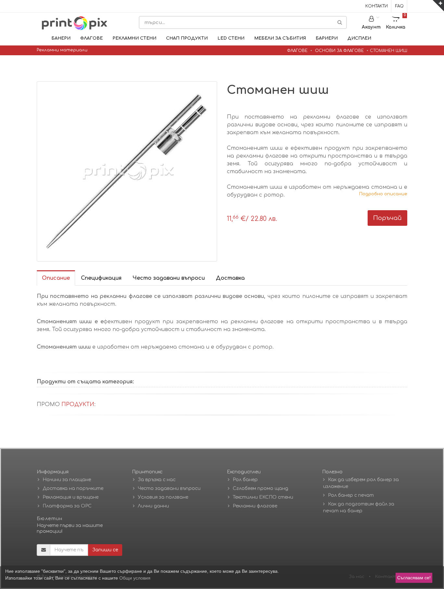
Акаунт (371, 27)
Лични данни (153, 506)
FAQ (399, 6)
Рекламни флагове (255, 506)
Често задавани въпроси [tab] (169, 278)
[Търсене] (340, 22)
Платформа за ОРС (67, 506)
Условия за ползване (163, 497)
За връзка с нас (157, 479)
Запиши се (105, 549)
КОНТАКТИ (376, 6)
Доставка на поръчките (73, 488)
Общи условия (134, 578)
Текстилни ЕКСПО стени (263, 497)
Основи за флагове (339, 50)
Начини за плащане (67, 479)
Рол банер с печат (351, 495)
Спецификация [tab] (101, 278)
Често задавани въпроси (169, 488)
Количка (396, 21)
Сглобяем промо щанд (260, 488)
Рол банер (245, 479)
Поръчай (387, 218)
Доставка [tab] (230, 278)
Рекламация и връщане (70, 497)
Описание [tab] (56, 278)
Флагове (297, 50)
